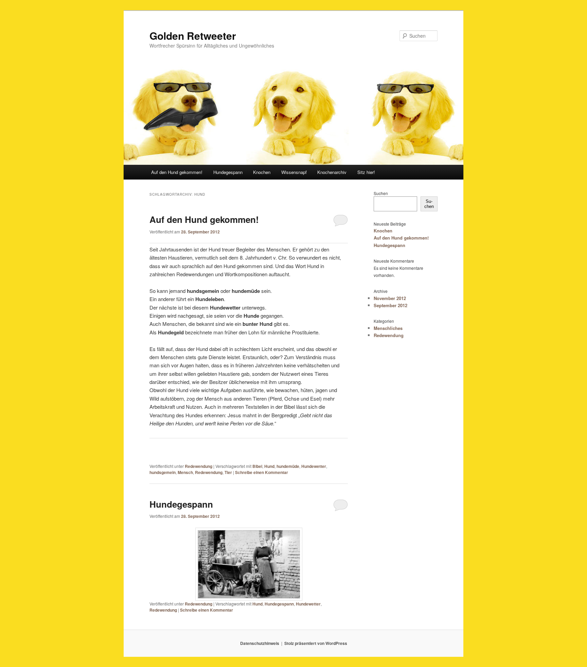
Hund (269, 466)
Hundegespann (228, 172)
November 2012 (390, 298)
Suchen (381, 193)
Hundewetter (313, 466)
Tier (228, 472)
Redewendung (198, 466)
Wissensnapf (294, 172)
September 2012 (390, 305)
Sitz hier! (366, 172)
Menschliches (388, 328)
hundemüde (288, 466)
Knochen (261, 172)
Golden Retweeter (192, 35)
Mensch (185, 472)
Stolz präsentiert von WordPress (315, 643)
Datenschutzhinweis (259, 643)
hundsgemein (162, 472)
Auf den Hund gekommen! (176, 172)
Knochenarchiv (331, 172)
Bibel (257, 466)
